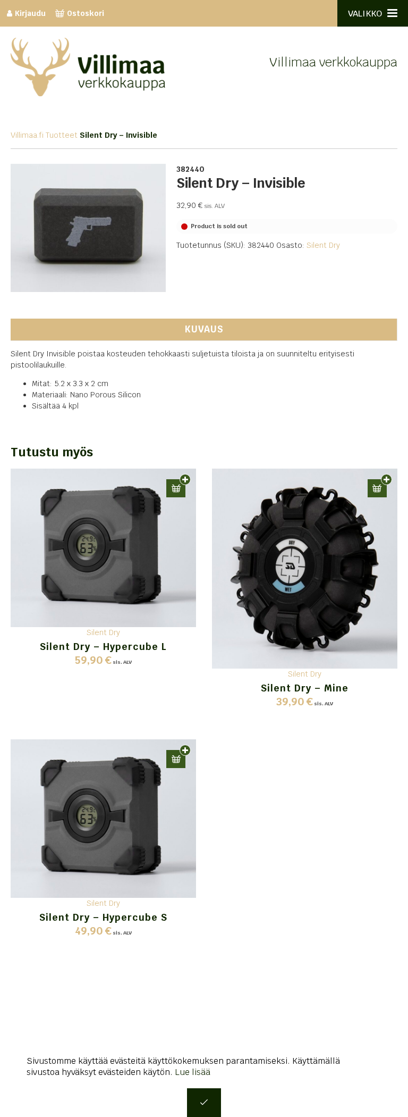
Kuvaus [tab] (204, 329)
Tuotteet (62, 135)
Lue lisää (192, 1072)
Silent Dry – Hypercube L (103, 646)
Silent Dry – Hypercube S (103, 917)
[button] (175, 488)
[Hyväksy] (204, 1102)
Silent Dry (323, 245)
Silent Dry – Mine (304, 688)
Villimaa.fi (27, 135)
